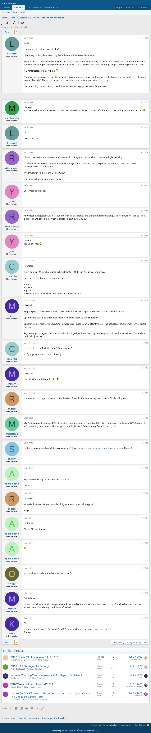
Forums (18, 7)
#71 (146, 618)
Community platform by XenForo (75, 730)
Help (135, 725)
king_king (8, 27)
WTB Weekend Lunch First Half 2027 (31, 684)
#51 (146, 38)
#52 (146, 102)
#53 (146, 127)
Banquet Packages (34, 669)
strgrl (12, 669)
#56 (146, 210)
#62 (146, 393)
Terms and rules (110, 725)
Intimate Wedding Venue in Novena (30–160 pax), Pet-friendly (46, 675)
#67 (146, 518)
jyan (140, 668)
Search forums (19, 12)
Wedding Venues (42, 660)
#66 (146, 493)
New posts (6, 12)
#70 (146, 593)
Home (7, 7)
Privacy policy (125, 725)
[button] (41, 7)
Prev (7, 32)
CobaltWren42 (16, 660)
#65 (146, 468)
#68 (146, 543)
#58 (146, 260)
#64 (146, 443)
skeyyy (13, 687)
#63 (146, 418)
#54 (146, 152)
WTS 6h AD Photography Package (30, 666)
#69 (146, 568)
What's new (33, 7)
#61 (146, 368)
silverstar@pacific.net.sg (110, 447)
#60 (146, 343)
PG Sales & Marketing (133, 686)
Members (50, 7)
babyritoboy (15, 699)
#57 (146, 235)
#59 (146, 300)
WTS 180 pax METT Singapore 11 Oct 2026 (34, 657)
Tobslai (13, 678)
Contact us (96, 725)
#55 (146, 185)
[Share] (142, 38)
